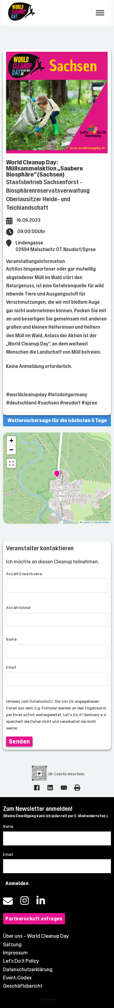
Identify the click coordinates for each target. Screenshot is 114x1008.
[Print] (77, 788)
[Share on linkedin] (50, 788)
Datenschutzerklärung (28, 969)
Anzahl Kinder (18, 608)
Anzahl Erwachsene (24, 574)
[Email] (64, 788)
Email (11, 667)
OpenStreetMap (101, 522)
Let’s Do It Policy (21, 961)
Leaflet (85, 522)
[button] (56, 474)
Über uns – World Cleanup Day (36, 936)
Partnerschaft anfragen (33, 918)
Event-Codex (17, 977)
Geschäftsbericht (22, 986)
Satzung (12, 944)
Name (11, 639)
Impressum (15, 952)
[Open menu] (100, 12)
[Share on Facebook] (37, 788)
